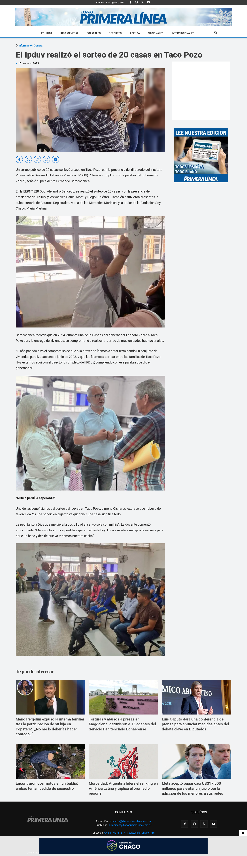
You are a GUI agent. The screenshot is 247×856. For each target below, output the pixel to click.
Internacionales (183, 33)
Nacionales (155, 33)
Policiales (94, 33)
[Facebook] (130, 2)
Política (46, 33)
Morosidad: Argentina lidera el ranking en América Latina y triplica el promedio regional (123, 788)
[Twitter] (142, 2)
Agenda (135, 33)
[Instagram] (136, 2)
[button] (215, 33)
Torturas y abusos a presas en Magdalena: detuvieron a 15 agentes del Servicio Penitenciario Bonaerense (122, 724)
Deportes (115, 33)
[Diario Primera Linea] (123, 17)
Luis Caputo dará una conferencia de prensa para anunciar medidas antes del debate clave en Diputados (195, 724)
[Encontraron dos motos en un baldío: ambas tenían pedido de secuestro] (50, 761)
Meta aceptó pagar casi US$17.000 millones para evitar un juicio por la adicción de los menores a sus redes (192, 788)
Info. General (69, 33)
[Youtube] (148, 2)
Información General (31, 45)
